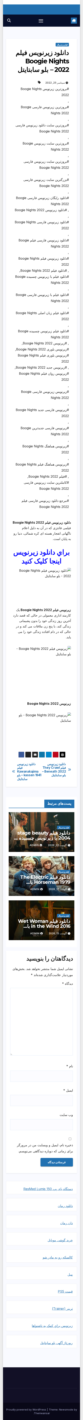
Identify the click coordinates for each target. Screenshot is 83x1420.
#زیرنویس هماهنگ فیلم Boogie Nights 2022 (42, 467)
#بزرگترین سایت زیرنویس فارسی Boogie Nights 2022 (46, 183)
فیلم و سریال (62, 44)
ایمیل (68, 1090)
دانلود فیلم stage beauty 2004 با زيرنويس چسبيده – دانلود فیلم (42, 838)
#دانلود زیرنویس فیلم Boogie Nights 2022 (43, 261)
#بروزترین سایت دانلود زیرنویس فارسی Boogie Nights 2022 (42, 128)
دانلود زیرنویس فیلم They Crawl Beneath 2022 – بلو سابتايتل (54, 769)
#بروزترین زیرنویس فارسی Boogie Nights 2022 (45, 110)
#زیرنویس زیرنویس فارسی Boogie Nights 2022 (45, 395)
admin (34, 845)
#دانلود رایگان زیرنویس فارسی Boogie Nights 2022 (42, 201)
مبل (70, 1274)
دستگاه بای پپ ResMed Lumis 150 (48, 1189)
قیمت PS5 (65, 1291)
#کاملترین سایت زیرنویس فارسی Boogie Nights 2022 (46, 485)
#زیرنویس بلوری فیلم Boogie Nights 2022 (43, 358)
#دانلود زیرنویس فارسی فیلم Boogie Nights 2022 (44, 243)
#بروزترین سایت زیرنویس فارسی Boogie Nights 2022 (46, 164)
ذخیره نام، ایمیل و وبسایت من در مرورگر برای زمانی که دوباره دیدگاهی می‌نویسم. (45, 1148)
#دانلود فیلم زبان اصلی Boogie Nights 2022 (42, 316)
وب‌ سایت (66, 1115)
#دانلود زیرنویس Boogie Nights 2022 (41, 210)
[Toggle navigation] (40, 20)
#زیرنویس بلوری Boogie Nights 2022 (42, 349)
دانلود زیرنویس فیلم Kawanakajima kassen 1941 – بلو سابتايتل (29, 771)
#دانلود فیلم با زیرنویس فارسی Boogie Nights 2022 (42, 298)
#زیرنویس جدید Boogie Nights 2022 (41, 367)
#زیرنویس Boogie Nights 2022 (45, 343)
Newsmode (66, 1409)
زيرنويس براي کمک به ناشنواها (52, 1326)
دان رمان (66, 1223)
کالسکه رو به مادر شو (58, 1257)
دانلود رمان (65, 1206)
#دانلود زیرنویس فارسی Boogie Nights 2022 (42, 225)
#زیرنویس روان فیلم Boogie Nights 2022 (44, 376)
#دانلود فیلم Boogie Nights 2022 (43, 270)
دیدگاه (67, 984)
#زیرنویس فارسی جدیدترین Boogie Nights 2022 (45, 431)
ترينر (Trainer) (62, 1309)
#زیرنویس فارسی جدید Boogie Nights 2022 (42, 413)
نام (69, 1066)
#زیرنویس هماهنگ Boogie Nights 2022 (45, 449)
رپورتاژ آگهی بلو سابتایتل (56, 1343)
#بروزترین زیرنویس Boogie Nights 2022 (45, 92)
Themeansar (42, 1413)
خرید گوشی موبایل (60, 1240)
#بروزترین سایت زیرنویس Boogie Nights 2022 (46, 146)
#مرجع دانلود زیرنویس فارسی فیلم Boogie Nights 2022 (45, 504)
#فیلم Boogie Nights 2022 (47, 476)
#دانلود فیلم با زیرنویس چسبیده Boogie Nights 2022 (42, 280)
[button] (9, 20)
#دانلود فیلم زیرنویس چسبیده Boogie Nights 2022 (43, 334)
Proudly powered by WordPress (26, 1409)
